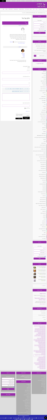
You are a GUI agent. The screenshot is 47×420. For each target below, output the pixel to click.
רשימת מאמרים (43, 378)
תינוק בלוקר (44, 317)
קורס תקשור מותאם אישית (41, 367)
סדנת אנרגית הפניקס (42, 345)
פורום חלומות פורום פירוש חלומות (30, 12)
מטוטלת (44, 342)
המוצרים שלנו (43, 381)
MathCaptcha (27, 111)
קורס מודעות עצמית (27, 405)
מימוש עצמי (39, 342)
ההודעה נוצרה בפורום (26, 118)
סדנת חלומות (36, 345)
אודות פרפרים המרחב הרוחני (41, 380)
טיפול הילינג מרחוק (27, 403)
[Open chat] (45, 417)
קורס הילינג (43, 353)
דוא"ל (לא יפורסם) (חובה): (26, 76)
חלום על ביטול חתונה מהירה (42, 315)
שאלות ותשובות (43, 383)
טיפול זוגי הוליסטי (27, 406)
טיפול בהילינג (37, 328)
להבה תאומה (43, 334)
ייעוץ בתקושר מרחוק (42, 331)
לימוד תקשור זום (42, 339)
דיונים (36, 12)
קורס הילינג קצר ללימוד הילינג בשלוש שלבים (40, 355)
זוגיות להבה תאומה (42, 327)
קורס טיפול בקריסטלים (42, 357)
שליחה (19, 118)
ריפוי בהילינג (28, 396)
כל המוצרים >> (44, 285)
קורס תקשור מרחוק (27, 402)
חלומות (31, 9)
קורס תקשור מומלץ (27, 390)
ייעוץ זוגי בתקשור (27, 399)
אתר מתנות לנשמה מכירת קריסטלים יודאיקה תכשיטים (24, 413)
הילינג (36, 9)
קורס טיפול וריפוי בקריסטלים (41, 360)
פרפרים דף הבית (40, 12)
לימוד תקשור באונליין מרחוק (41, 338)
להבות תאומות (38, 334)
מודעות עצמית (16, 9)
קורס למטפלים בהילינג (42, 361)
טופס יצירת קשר (43, 386)
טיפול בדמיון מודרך (42, 328)
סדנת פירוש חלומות (42, 349)
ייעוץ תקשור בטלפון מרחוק (26, 400)
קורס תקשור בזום (38, 364)
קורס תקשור (43, 364)
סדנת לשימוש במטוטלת (42, 346)
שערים (45, 319)
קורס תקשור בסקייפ (42, 365)
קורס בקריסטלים (38, 352)
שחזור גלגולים (10, 9)
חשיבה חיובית (27, 9)
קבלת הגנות (43, 352)
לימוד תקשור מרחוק (36, 339)
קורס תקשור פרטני (42, 368)
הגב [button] (18, 25)
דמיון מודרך (40, 9)
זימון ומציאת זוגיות (27, 408)
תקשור (6, 9)
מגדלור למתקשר (43, 341)
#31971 (20, 25)
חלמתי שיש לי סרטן (43, 310)
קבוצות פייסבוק (43, 384)
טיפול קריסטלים (21, 9)
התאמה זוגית (28, 384)
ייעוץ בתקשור (36, 331)
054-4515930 (22, 376)
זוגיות (33, 9)
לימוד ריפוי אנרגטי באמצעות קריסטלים (40, 335)
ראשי (43, 9)
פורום (44, 377)
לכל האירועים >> (39, 63)
